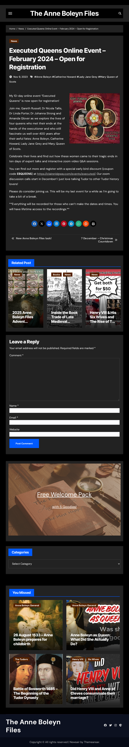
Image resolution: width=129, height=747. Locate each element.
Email (13, 417)
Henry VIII (77, 659)
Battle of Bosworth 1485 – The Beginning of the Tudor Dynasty (35, 693)
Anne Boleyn (43, 77)
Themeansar (91, 742)
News (14, 41)
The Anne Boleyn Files (64, 13)
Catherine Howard (65, 77)
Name (14, 405)
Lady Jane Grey (88, 77)
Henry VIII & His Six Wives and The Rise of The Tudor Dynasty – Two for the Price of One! (103, 323)
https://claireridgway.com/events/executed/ (66, 174)
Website (14, 429)
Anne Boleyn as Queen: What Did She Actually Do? (91, 639)
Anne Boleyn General (27, 605)
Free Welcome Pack (64, 494)
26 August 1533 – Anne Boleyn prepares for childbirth (33, 639)
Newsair (75, 742)
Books (56, 274)
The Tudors (21, 659)
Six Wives (93, 659)
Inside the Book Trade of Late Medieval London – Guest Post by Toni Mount (64, 323)
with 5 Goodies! (64, 507)
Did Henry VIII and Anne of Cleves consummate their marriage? (93, 693)
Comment (16, 355)
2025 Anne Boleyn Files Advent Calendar (22, 319)
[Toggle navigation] (10, 13)
